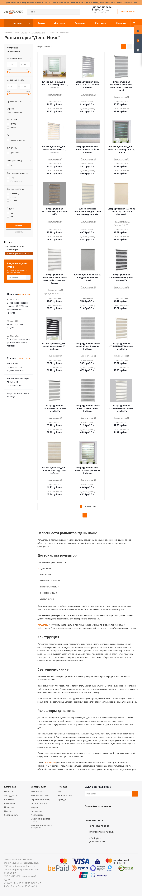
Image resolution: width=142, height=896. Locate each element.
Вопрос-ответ (65, 795)
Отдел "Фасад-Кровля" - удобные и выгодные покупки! (18, 342)
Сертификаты (11, 814)
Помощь (63, 786)
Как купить (36, 811)
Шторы (8, 242)
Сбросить (19, 232)
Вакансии (9, 799)
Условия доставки (40, 795)
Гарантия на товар (40, 799)
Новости (8, 791)
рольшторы (50, 762)
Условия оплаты (39, 791)
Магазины (9, 803)
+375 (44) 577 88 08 (101, 7)
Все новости (24, 294)
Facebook (94, 812)
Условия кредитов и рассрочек (41, 826)
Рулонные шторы (14, 246)
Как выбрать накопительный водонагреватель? (15, 367)
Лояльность (37, 814)
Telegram (108, 812)
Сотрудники (10, 795)
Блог (60, 791)
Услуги (34, 807)
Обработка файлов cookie (40, 820)
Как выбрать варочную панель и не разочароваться (18, 381)
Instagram (101, 812)
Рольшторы (43, 624)
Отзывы (8, 811)
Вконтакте (87, 812)
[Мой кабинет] (134, 23)
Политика (9, 807)
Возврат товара (39, 803)
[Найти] (77, 12)
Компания (10, 786)
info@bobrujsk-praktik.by (101, 831)
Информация (38, 786)
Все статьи (25, 358)
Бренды (62, 799)
